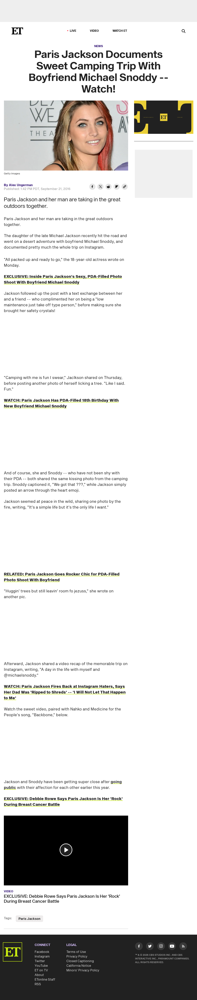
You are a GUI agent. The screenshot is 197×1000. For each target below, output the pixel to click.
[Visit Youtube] (172, 946)
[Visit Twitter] (150, 946)
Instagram (42, 956)
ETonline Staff (45, 979)
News (98, 46)
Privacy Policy (76, 956)
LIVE (73, 31)
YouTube (41, 965)
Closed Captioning (80, 961)
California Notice (78, 965)
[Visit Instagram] (161, 946)
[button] (66, 849)
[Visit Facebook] (139, 946)
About (39, 975)
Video (94, 31)
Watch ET (120, 31)
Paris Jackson (29, 919)
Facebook (42, 952)
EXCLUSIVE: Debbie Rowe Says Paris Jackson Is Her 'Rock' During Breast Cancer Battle (62, 899)
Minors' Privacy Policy (82, 970)
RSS (38, 984)
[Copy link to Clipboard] (124, 187)
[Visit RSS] (183, 946)
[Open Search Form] (183, 31)
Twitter (40, 961)
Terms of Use (76, 952)
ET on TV (41, 970)
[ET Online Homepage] (17, 31)
